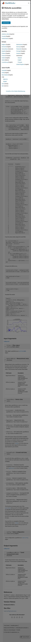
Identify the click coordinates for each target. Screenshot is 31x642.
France (3, 55)
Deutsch (20, 57)
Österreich (18, 49)
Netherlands (19, 44)
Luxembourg (5, 62)
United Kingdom (20, 64)
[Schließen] (29, 3)
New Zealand (5, 74)
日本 (3, 83)
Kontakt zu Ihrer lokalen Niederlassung (15, 91)
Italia (3, 60)
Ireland (3, 57)
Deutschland (5, 49)
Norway (18, 46)
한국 (3, 86)
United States (5, 38)
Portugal (18, 51)
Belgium (4, 44)
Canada (4, 36)
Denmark (4, 46)
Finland (3, 53)
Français (20, 62)
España (3, 51)
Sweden (18, 53)
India (3, 72)
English (19, 60)
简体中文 (5, 79)
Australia (4, 70)
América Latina (5, 34)
